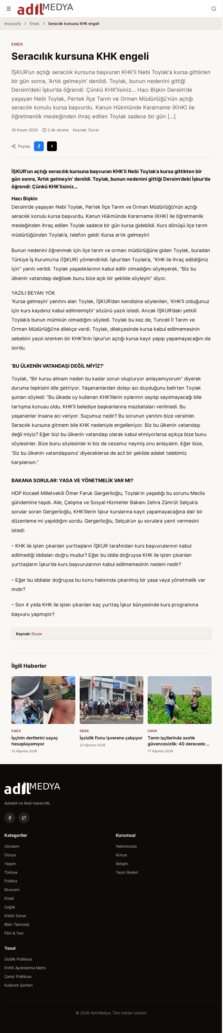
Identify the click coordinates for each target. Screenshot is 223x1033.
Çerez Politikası (18, 976)
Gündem (11, 846)
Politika (10, 881)
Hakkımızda (126, 846)
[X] (23, 817)
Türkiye (10, 872)
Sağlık (9, 907)
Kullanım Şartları (18, 985)
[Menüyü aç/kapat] (8, 8)
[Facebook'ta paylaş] (39, 146)
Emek (34, 23)
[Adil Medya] (45, 8)
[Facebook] (9, 817)
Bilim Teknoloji (16, 924)
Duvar (37, 633)
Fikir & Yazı (14, 933)
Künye (121, 855)
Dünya (10, 855)
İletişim (122, 863)
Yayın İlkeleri (127, 872)
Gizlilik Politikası (18, 959)
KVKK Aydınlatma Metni (25, 967)
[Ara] (214, 9)
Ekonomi (11, 889)
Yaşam (10, 863)
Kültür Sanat (15, 915)
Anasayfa (12, 23)
